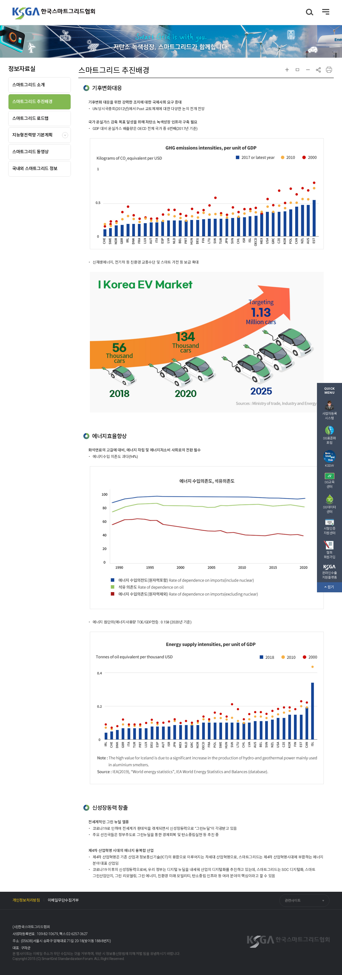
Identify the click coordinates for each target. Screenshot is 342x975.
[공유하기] (318, 70)
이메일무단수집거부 (63, 900)
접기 (330, 587)
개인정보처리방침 (26, 900)
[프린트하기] (329, 70)
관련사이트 (293, 901)
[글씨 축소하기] (308, 70)
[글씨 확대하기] (287, 70)
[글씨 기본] (297, 70)
